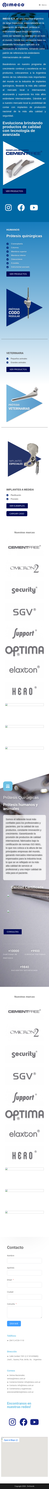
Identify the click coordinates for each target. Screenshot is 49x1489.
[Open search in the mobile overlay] (24, 14)
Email (9, 1280)
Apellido (10, 1267)
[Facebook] (21, 208)
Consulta (11, 1304)
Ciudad (10, 1292)
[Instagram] (8, 208)
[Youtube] (34, 208)
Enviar (14, 1323)
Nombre (10, 1255)
